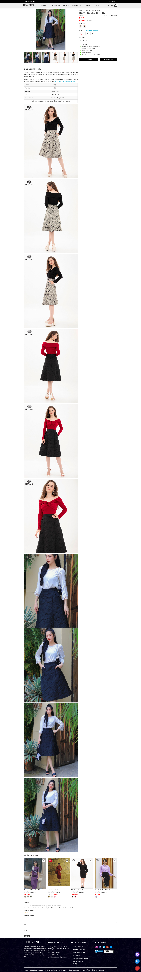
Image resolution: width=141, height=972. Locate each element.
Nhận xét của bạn (29, 915)
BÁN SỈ (97, 5)
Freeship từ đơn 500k (30, 1)
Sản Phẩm (43, 5)
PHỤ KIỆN (66, 5)
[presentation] (37, 30)
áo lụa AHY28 (58, 81)
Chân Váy (88, 10)
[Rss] (96, 947)
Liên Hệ (75, 964)
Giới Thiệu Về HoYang (79, 947)
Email (26, 930)
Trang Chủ (82, 10)
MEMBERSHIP (76, 5)
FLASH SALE (87, 5)
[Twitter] (104, 947)
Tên (25, 924)
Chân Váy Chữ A (96, 10)
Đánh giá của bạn (29, 910)
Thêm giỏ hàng (109, 59)
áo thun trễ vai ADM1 (69, 81)
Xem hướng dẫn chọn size (93, 30)
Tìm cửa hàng (112, 1)
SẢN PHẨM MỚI (55, 5)
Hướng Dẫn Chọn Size (79, 952)
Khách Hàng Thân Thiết (79, 949)
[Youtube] (107, 947)
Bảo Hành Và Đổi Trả (78, 955)
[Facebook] (100, 947)
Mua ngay (89, 59)
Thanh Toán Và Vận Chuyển (80, 958)
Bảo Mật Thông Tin (78, 961)
